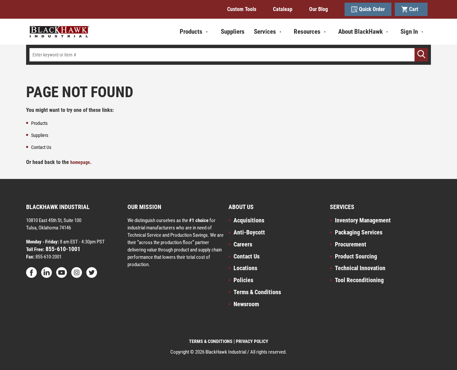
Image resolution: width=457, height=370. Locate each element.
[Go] (421, 54)
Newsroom (246, 304)
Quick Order (372, 9)
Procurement (350, 244)
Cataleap (282, 9)
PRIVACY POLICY (252, 341)
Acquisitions (249, 220)
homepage (80, 162)
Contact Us (247, 256)
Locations (245, 267)
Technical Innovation (360, 267)
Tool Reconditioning (359, 280)
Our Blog (318, 9)
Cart (415, 9)
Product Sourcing (356, 256)
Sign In (409, 31)
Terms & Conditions (257, 292)
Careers (243, 244)
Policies (243, 280)
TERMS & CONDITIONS (211, 341)
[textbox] (228, 54)
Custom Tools (241, 9)
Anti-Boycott (249, 232)
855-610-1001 (62, 248)
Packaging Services (358, 232)
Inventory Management (363, 220)
